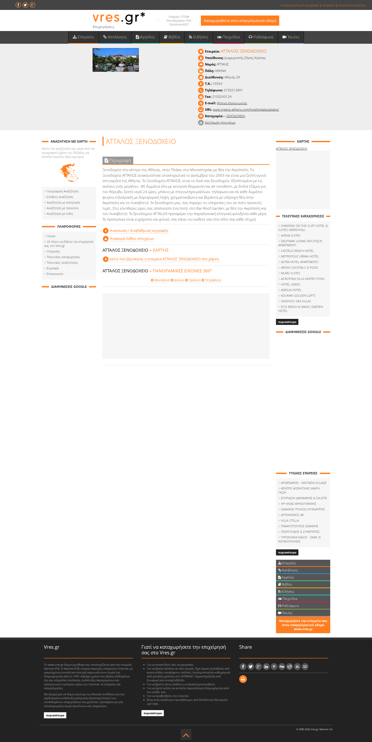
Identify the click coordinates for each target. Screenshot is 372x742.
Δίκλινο (178, 280)
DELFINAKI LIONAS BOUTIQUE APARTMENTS (300, 243)
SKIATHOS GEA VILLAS (296, 301)
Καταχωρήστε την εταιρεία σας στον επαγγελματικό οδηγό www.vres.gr (303, 625)
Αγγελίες (147, 36)
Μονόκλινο (161, 280)
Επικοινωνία (55, 274)
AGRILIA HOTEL (291, 290)
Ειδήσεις (200, 36)
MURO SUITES (290, 273)
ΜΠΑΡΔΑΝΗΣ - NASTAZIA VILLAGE (304, 483)
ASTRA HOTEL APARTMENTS (299, 262)
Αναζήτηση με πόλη (60, 214)
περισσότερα (287, 322)
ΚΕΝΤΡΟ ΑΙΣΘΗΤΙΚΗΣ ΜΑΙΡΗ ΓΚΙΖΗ (299, 490)
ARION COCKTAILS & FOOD (299, 267)
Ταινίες (292, 36)
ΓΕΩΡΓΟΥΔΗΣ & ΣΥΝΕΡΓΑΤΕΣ (300, 532)
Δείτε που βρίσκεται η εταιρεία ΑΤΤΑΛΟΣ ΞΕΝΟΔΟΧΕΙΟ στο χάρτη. (165, 258)
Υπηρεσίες (53, 251)
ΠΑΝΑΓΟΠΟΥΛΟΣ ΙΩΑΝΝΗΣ (299, 526)
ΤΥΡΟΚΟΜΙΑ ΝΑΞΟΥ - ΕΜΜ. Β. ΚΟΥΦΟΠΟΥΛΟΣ (299, 539)
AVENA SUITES (291, 235)
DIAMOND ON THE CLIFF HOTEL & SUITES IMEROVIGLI (303, 228)
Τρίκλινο (194, 280)
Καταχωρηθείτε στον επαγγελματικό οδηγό (240, 20)
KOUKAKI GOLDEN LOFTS (298, 295)
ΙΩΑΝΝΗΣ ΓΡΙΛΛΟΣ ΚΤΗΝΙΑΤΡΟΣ (303, 509)
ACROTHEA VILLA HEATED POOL (303, 279)
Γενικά (51, 236)
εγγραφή (313, 5)
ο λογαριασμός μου (292, 5)
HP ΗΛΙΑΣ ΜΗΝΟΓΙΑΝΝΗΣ (298, 504)
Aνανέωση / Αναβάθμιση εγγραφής (139, 230)
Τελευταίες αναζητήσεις (62, 262)
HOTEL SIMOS (290, 284)
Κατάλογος (117, 36)
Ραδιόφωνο (263, 36)
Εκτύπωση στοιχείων (220, 122)
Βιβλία (173, 36)
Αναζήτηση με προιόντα (63, 208)
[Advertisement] (186, 326)
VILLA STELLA (290, 520)
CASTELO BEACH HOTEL (297, 251)
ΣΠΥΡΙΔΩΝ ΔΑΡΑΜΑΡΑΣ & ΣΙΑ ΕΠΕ (304, 498)
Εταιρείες (85, 36)
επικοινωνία (345, 5)
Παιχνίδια (230, 36)
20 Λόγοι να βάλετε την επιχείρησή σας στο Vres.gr (68, 244)
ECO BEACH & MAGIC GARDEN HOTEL (300, 309)
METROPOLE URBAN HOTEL (300, 256)
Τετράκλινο (212, 280)
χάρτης (361, 5)
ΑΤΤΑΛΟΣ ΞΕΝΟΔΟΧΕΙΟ (291, 149)
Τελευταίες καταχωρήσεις (63, 257)
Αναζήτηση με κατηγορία (63, 202)
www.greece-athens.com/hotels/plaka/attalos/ (246, 109)
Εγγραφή (53, 268)
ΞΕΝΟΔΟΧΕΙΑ (235, 116)
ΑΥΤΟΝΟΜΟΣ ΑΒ (292, 515)
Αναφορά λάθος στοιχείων (132, 238)
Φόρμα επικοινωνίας (232, 103)
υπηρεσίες (328, 5)
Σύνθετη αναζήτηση (60, 197)
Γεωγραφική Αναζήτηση (62, 191)
